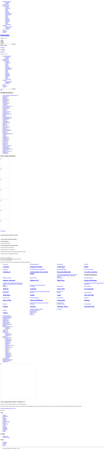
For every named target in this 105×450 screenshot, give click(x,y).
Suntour (6, 9)
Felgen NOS (5, 108)
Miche (6, 23)
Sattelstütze (7, 21)
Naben (6, 10)
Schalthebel (5, 138)
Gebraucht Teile (6, 111)
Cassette (7, 17)
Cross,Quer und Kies (7, 106)
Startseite (4, 443)
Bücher (4, 101)
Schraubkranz (8, 14)
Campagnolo (7, 8)
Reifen (4, 131)
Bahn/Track (5, 96)
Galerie (4, 110)
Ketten (6, 16)
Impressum (5, 31)
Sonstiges (5, 25)
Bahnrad (7, 3)
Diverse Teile (5, 107)
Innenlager (7, 19)
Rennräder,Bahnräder (7, 1)
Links (4, 30)
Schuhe (4, 141)
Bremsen (7, 11)
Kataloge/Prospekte (6, 113)
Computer (5, 105)
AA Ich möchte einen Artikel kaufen (10, 95)
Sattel (4, 135)
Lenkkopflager (8, 24)
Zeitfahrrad (5, 153)
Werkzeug (7, 28)
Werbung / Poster (8, 26)
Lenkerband (5, 121)
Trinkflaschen (8, 27)
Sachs (4, 134)
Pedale (6, 15)
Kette (4, 114)
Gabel (4, 109)
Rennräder (7, 2)
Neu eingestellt (6, 127)
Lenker (4, 120)
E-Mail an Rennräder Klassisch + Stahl (7, 408)
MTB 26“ (5, 124)
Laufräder (5, 119)
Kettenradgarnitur (8, 13)
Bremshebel (7, 20)
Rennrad (4, 132)
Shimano (7, 6)
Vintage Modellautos (7, 148)
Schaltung (7, 12)
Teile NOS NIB (6, 5)
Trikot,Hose (5, 146)
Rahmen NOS (5, 4)
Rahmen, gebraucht (6, 130)
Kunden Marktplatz (6, 118)
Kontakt (4, 32)
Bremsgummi (5, 99)
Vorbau (6, 22)
